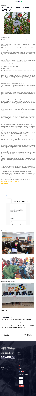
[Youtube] (23, 371)
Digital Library (20, 359)
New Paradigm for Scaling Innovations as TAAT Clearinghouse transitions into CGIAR (18, 325)
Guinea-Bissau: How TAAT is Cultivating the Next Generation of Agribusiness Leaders (18, 321)
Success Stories (17, 181)
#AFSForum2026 (16, 209)
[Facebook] (19, 371)
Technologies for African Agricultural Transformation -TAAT (21, 205)
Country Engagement (4, 369)
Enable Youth (7, 181)
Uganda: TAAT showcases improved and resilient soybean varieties (15, 327)
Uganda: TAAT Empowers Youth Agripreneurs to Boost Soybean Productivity (17, 319)
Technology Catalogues (22, 349)
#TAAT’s (22, 208)
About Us (2, 364)
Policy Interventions (4, 183)
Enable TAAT (3, 181)
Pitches (19, 352)
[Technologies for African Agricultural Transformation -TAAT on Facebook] (9, 201)
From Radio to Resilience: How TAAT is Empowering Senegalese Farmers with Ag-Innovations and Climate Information (16, 281)
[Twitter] (21, 371)
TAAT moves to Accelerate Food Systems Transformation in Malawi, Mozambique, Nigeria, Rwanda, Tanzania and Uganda (18, 323)
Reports (19, 354)
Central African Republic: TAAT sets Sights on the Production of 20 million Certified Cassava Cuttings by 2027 (18, 310)
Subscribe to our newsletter (23, 374)
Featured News (12, 181)
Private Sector (3, 367)
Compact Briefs (20, 356)
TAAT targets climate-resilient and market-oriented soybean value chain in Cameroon (17, 254)
